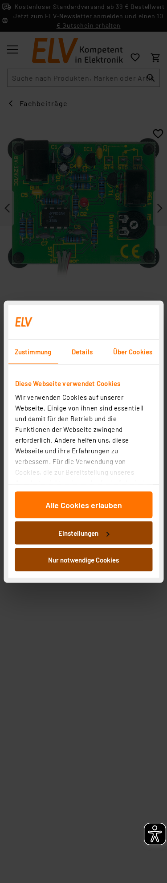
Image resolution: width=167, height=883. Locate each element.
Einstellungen (78, 533)
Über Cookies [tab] (132, 351)
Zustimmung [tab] (33, 351)
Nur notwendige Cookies (83, 559)
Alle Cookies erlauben (83, 504)
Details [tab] (82, 351)
